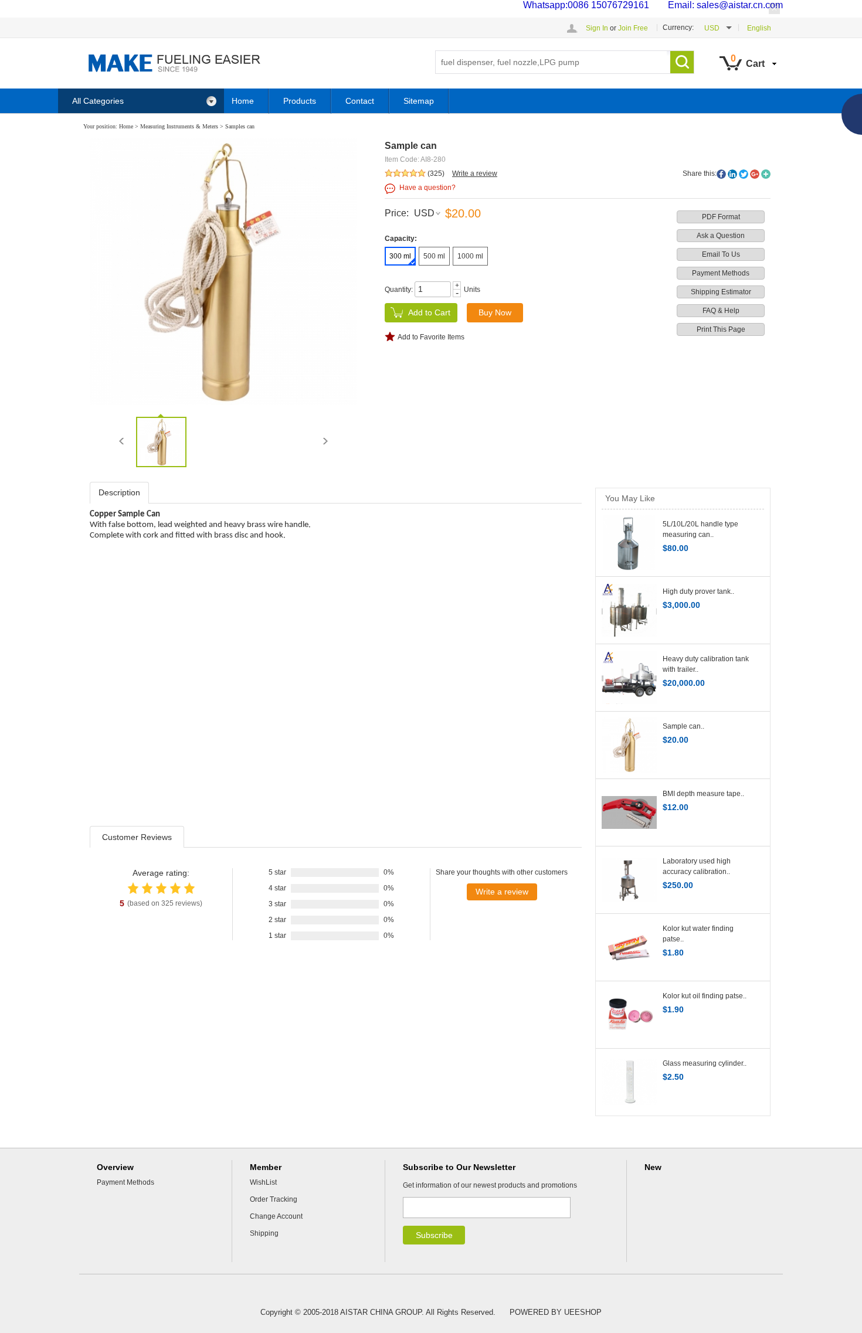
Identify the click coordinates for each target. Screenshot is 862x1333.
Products (299, 101)
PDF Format (721, 217)
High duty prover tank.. (698, 591)
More (766, 174)
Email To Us (721, 254)
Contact (359, 101)
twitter (743, 174)
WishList (263, 1182)
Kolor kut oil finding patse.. (704, 996)
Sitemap (418, 101)
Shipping (264, 1233)
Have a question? (427, 187)
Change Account (276, 1216)
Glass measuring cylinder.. (704, 1063)
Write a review (474, 173)
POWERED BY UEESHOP (556, 1312)
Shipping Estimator (721, 292)
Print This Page (721, 329)
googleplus (754, 174)
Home (243, 101)
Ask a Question (721, 236)
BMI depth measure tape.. (703, 794)
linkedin (732, 174)
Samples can (239, 126)
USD (424, 213)
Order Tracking (273, 1199)
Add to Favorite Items (431, 337)
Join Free (633, 28)
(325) (435, 173)
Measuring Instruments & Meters (179, 126)
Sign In (597, 28)
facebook (721, 174)
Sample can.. (683, 726)
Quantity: (399, 289)
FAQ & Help (721, 311)
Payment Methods (720, 273)
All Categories (98, 101)
